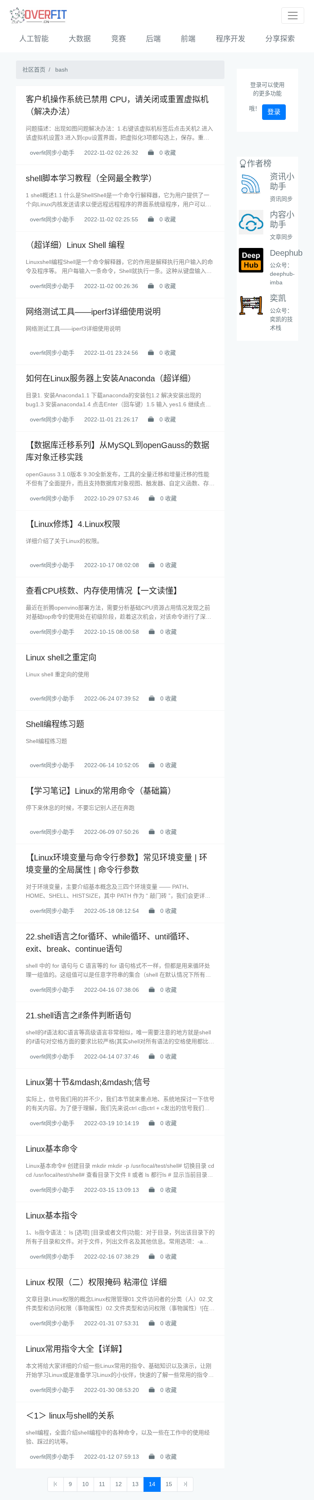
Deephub (286, 252)
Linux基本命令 (52, 1148)
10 (85, 1484)
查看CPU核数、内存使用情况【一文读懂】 (104, 590)
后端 (153, 39)
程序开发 (230, 39)
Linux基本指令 (52, 1215)
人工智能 (34, 39)
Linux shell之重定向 (61, 657)
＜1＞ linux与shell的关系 (70, 1415)
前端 (188, 39)
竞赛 (118, 39)
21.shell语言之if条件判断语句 (78, 1015)
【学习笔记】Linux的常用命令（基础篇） (101, 790)
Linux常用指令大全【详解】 (76, 1349)
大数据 (80, 39)
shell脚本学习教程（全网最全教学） (91, 178)
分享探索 (280, 39)
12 (118, 1484)
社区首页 (33, 69)
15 (169, 1484)
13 (135, 1484)
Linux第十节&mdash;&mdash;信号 (88, 1082)
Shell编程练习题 (55, 724)
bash (61, 69)
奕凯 (278, 298)
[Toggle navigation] (292, 15)
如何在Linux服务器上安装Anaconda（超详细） (111, 378)
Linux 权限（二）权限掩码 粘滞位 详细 (96, 1282)
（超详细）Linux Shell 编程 (75, 245)
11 (102, 1484)
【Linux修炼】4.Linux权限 (73, 524)
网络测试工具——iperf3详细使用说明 (93, 311)
